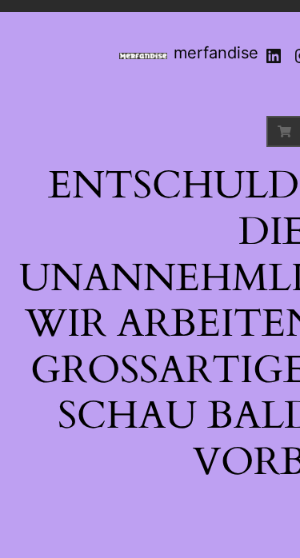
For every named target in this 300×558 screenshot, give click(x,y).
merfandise (216, 52)
